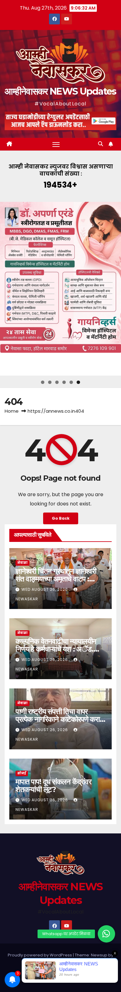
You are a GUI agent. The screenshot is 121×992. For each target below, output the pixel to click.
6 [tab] (78, 382)
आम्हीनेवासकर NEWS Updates (60, 91)
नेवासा (22, 562)
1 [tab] (42, 382)
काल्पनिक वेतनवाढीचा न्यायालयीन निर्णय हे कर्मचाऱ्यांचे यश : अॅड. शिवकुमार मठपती (56, 649)
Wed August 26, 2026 (45, 589)
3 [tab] (57, 382)
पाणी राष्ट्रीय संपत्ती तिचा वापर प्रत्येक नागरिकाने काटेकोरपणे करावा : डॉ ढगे (60, 719)
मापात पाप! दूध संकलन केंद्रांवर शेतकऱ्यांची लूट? (53, 785)
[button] (100, 143)
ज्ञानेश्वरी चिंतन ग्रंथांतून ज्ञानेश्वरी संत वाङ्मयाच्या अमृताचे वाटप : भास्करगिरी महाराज (56, 579)
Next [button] (114, 289)
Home (12, 411)
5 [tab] (71, 382)
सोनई (21, 773)
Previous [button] (7, 289)
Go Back (60, 518)
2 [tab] (50, 382)
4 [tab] (64, 382)
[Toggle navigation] (56, 144)
